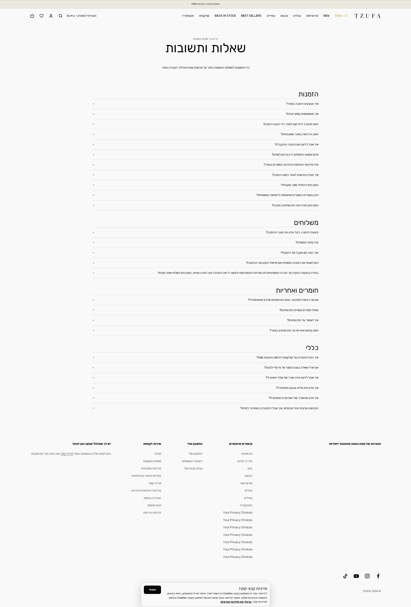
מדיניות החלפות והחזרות (146, 490)
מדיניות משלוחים (151, 468)
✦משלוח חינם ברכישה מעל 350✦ (205, 4)
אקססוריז (188, 16)
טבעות (284, 16)
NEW (326, 16)
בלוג (249, 468)
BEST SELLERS (251, 16)
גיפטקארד (246, 505)
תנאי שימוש (154, 505)
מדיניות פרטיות (152, 512)
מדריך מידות (244, 461)
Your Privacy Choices (237, 512)
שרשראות (312, 16)
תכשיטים (246, 454)
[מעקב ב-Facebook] (378, 576)
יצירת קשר (154, 483)
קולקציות (204, 16)
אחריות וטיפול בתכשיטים (146, 476)
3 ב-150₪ (341, 16)
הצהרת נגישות (152, 498)
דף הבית (214, 38)
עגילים (297, 16)
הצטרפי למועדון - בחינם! (82, 16)
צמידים (271, 16)
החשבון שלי (196, 454)
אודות (158, 454)
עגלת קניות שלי (193, 468)
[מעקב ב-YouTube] (356, 576)
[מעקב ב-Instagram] (367, 576)
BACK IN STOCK (225, 16)
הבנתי (152, 589)
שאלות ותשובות (152, 461)
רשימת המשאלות (192, 461)
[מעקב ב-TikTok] (345, 576)
